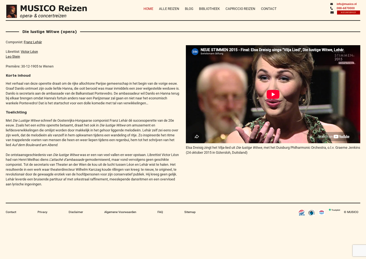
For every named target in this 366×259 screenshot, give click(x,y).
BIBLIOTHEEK (209, 9)
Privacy (42, 212)
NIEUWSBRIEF (348, 12)
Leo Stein (13, 57)
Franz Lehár (33, 42)
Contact (11, 212)
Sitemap (190, 212)
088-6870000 (346, 8)
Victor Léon (29, 52)
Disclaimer (76, 212)
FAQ (160, 212)
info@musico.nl (347, 4)
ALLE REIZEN (169, 9)
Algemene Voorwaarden (120, 212)
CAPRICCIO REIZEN (240, 9)
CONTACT (269, 9)
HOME (148, 9)
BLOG (189, 9)
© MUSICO (351, 212)
